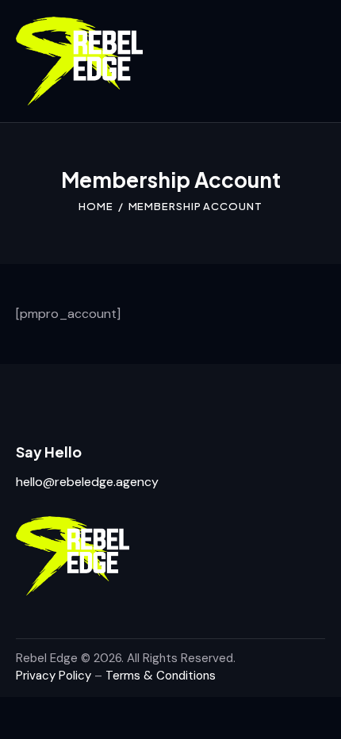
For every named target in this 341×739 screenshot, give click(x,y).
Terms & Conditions (160, 675)
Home (96, 206)
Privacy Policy (53, 675)
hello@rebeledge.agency (87, 481)
